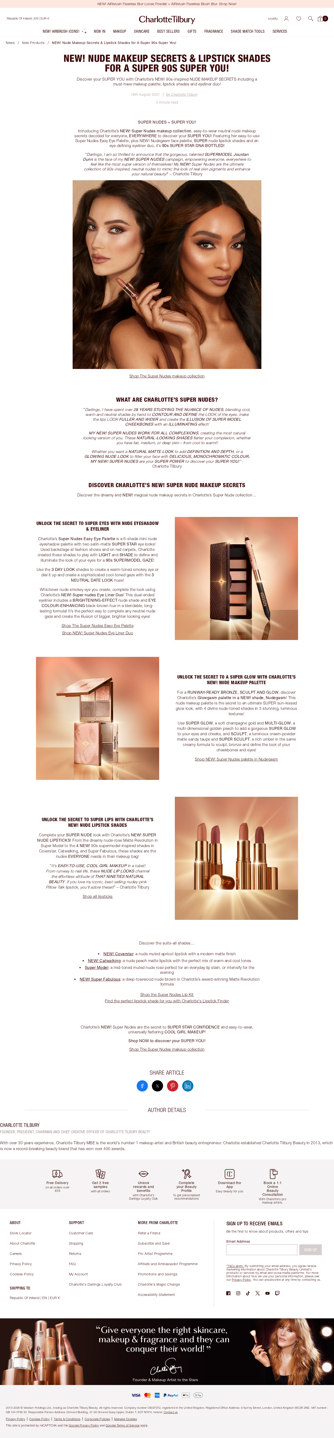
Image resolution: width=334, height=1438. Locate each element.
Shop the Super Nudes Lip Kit (167, 994)
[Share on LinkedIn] (187, 1086)
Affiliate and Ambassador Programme (168, 1264)
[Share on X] (157, 1086)
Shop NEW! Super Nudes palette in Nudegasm (236, 759)
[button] (311, 18)
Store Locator (21, 1233)
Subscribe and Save (154, 1243)
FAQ (72, 1264)
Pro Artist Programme (155, 1253)
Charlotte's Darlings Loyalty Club (95, 1284)
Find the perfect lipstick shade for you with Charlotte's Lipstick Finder (167, 1001)
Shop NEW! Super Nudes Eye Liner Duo (97, 633)
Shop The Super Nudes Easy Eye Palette (98, 625)
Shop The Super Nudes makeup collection (167, 376)
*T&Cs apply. (235, 1266)
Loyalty (273, 18)
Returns (75, 1253)
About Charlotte (22, 1243)
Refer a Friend (149, 1233)
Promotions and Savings (157, 1274)
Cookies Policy (21, 1274)
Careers (16, 1253)
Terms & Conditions (67, 1419)
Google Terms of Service (123, 1425)
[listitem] (65, 32)
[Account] (286, 18)
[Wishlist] (298, 18)
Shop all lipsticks (98, 896)
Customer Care (81, 1233)
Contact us (171, 1412)
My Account (78, 1274)
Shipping (76, 1243)
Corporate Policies (97, 1419)
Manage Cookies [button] (125, 1419)
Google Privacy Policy (84, 1425)
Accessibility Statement (156, 1294)
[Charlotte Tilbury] (167, 18)
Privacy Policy (21, 1264)
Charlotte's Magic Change (159, 1284)
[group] (59, 1184)
